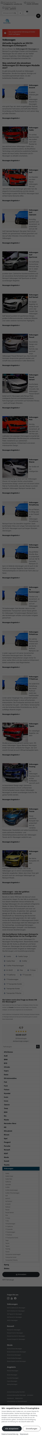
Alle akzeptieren (11, 1428)
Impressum (24, 1434)
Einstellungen (31, 1428)
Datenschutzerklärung (10, 1434)
